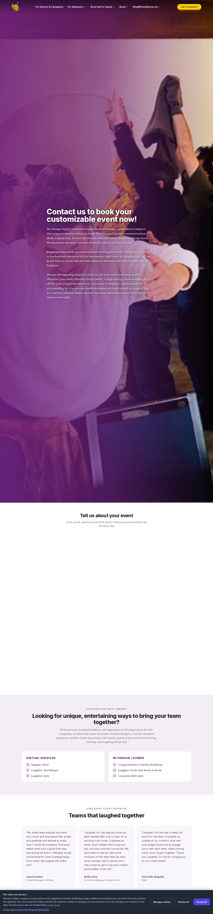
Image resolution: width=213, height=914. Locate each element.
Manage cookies (162, 902)
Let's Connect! (189, 6)
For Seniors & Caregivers (49, 6)
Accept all (201, 902)
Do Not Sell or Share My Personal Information (26, 909)
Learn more (54, 905)
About (122, 6)
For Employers (75, 6)
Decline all (183, 902)
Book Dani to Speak (101, 6)
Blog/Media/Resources (145, 6)
